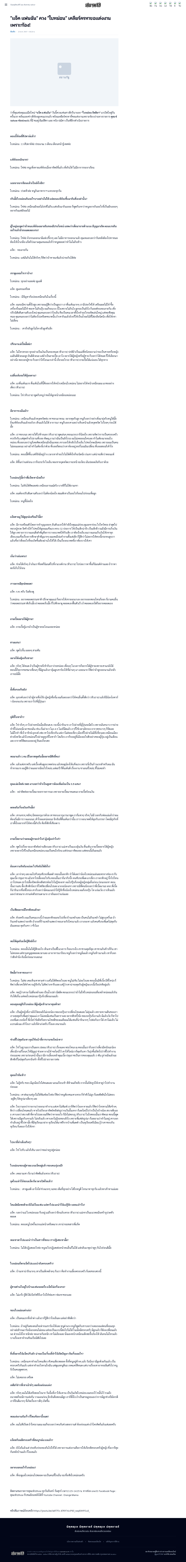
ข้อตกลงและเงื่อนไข (94, 1542)
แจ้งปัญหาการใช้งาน (112, 1542)
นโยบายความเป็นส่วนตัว (75, 1542)
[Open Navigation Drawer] (6, 4)
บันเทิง (12, 31)
